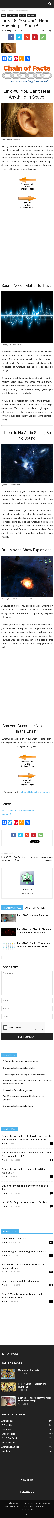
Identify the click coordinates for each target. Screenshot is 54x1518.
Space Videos (27, 1509)
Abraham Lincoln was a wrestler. (41, 859)
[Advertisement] (27, 247)
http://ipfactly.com (27, 893)
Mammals (6, 1429)
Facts (11, 11)
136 (50, 1255)
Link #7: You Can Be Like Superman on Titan (13, 859)
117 (50, 1301)
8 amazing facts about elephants (18, 1106)
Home (3, 11)
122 (50, 1272)
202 (50, 1242)
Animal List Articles (10, 1446)
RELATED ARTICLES (12, 908)
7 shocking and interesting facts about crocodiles (25, 1075)
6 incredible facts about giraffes (17, 1090)
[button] (50, 4)
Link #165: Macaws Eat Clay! (32, 915)
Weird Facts (6, 1451)
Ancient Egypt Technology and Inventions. (24, 1251)
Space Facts (31, 15)
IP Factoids (6, 1425)
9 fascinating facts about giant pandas (20, 1061)
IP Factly (7, 31)
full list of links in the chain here (35, 792)
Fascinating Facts (9, 1442)
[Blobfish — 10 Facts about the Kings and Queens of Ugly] (8, 1401)
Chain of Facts (22, 11)
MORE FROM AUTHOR (35, 908)
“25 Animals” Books (10, 1503)
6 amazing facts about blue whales (19, 1068)
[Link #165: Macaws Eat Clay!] (8, 918)
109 (50, 1285)
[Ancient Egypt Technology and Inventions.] (8, 1387)
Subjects (22, 15)
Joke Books (28, 1506)
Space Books (41, 1506)
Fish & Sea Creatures (11, 1438)
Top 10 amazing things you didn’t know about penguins (23, 1098)
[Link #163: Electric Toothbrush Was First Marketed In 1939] (8, 946)
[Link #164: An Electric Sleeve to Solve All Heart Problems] (8, 932)
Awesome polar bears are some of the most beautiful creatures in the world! (27, 1082)
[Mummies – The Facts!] (8, 1374)
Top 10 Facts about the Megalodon (20, 1281)
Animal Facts (7, 1420)
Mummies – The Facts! (14, 1238)
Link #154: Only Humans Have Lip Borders (24, 1202)
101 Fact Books (26, 1503)
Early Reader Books (13, 1506)
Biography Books (43, 1503)
